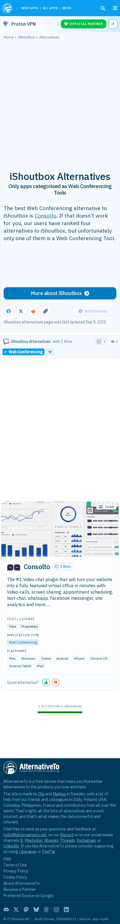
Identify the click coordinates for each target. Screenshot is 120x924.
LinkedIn (11, 846)
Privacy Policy (15, 871)
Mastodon (34, 840)
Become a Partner (19, 889)
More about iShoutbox (56, 293)
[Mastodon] (26, 909)
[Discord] (6, 909)
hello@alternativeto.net (25, 834)
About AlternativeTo (21, 883)
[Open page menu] (115, 8)
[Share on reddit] (33, 311)
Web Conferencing (23, 642)
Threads (67, 840)
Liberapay (28, 851)
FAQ (7, 858)
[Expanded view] (99, 341)
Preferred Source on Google (28, 895)
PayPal (48, 851)
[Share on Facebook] (9, 311)
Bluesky (51, 840)
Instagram (86, 840)
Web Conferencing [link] (26, 351)
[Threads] (46, 909)
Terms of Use (15, 864)
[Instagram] (56, 909)
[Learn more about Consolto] (13, 567)
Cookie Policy (15, 877)
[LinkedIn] (66, 909)
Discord (67, 834)
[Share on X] (21, 311)
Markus (59, 793)
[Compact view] (104, 341)
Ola (41, 793)
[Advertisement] (60, 102)
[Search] (103, 8)
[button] (62, 566)
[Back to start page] (8, 8)
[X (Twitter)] (16, 909)
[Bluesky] (36, 909)
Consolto (45, 215)
